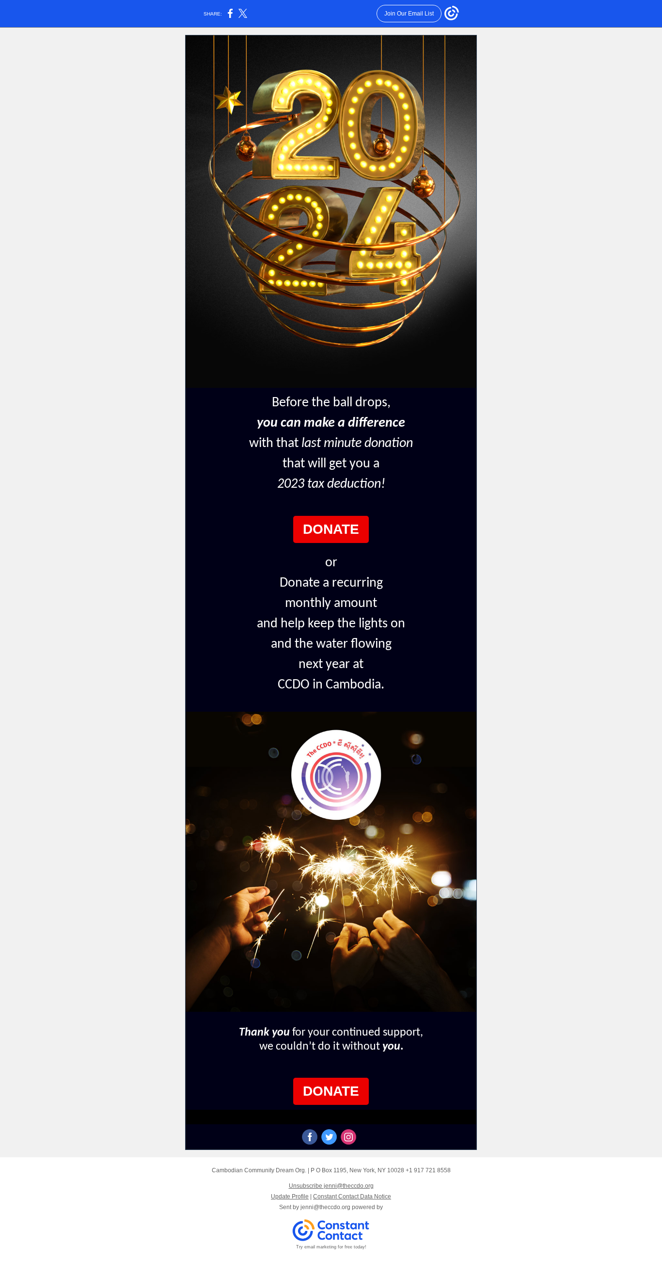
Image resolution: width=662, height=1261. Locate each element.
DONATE (331, 529)
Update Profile (290, 1196)
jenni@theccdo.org (325, 1207)
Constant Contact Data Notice (352, 1196)
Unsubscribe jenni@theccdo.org (331, 1185)
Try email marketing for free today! (331, 1247)
